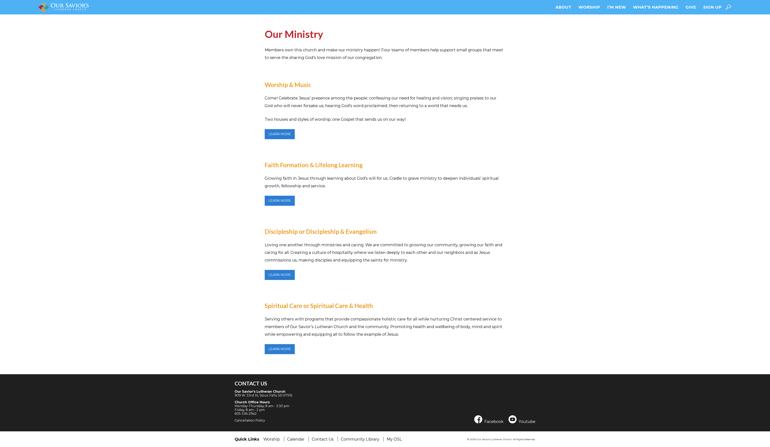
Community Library (360, 439)
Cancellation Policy (250, 420)
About (563, 7)
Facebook (494, 421)
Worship (589, 7)
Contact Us (251, 383)
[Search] (728, 7)
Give (691, 7)
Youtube (527, 421)
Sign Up (712, 7)
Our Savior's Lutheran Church (260, 391)
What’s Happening (655, 7)
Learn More (279, 134)
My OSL (394, 439)
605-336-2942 (246, 414)
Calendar (296, 439)
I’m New (616, 7)
